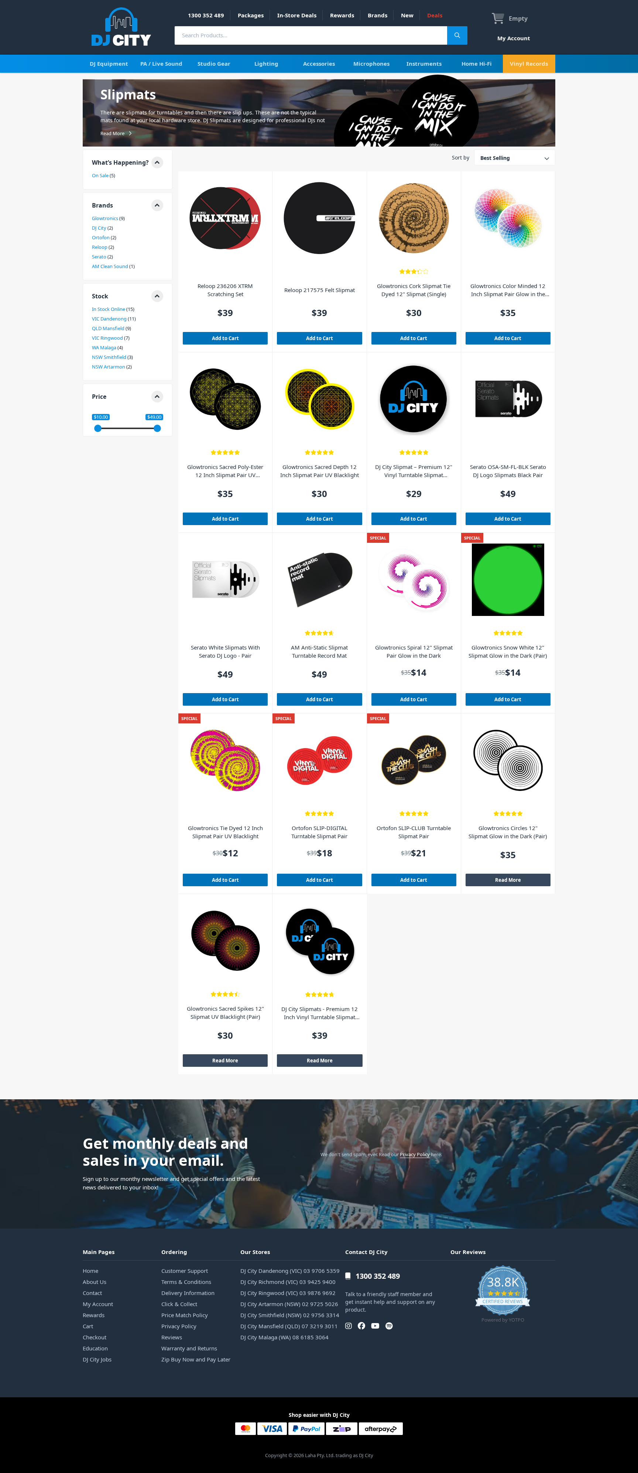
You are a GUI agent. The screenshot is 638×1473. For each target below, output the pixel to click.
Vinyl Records (529, 63)
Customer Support (184, 1270)
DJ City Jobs (97, 1359)
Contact (92, 1292)
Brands (377, 15)
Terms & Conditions (186, 1281)
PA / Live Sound (161, 63)
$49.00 (154, 417)
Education (95, 1348)
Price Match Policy (184, 1315)
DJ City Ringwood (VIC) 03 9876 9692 (288, 1292)
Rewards (342, 15)
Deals (434, 15)
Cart (88, 1326)
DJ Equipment (109, 63)
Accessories (319, 63)
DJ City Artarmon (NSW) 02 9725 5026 (289, 1304)
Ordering (174, 1252)
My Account (513, 38)
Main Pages (98, 1252)
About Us (94, 1281)
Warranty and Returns (189, 1348)
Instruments (424, 63)
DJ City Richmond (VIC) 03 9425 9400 (288, 1281)
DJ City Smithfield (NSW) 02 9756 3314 (289, 1315)
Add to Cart (225, 338)
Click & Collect (179, 1304)
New (407, 15)
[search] (311, 35)
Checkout (94, 1337)
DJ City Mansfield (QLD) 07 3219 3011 (289, 1326)
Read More (508, 880)
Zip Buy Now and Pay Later (195, 1359)
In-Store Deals (296, 15)
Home (90, 1270)
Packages (251, 15)
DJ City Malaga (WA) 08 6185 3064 (284, 1337)
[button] (127, 162)
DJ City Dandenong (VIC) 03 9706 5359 (290, 1270)
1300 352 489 (206, 15)
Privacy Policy (415, 1154)
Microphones (371, 63)
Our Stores (255, 1252)
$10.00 (101, 417)
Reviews (171, 1337)
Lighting (266, 63)
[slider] (98, 428)
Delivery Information (188, 1292)
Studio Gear (214, 63)
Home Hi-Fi (477, 63)
